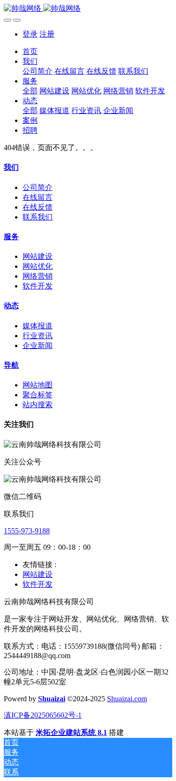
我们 (11, 167)
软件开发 (38, 286)
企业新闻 (38, 345)
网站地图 (38, 385)
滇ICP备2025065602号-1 (43, 715)
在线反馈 (38, 207)
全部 (30, 91)
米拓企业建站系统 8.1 (71, 732)
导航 (11, 365)
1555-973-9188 (27, 531)
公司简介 (38, 187)
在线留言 (38, 197)
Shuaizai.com (127, 699)
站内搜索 (38, 405)
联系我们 (38, 217)
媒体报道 (38, 326)
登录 (30, 34)
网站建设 (38, 256)
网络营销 (38, 276)
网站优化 (38, 266)
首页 (30, 51)
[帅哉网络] (88, 9)
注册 (46, 34)
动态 (11, 306)
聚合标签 (38, 395)
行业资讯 (38, 336)
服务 (11, 237)
